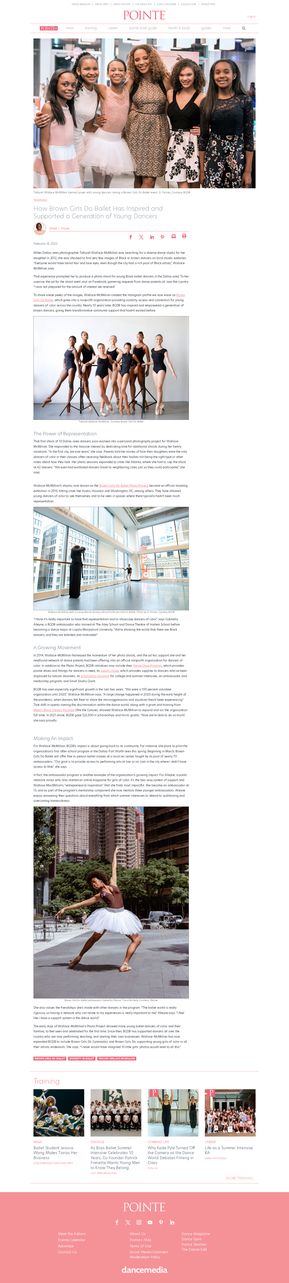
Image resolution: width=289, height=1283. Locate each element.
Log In (252, 16)
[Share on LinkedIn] (152, 236)
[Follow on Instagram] (139, 1222)
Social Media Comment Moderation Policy (149, 1255)
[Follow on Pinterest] (161, 1222)
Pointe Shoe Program (147, 666)
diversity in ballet (81, 1058)
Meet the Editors (72, 1233)
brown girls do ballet (50, 1058)
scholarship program (95, 676)
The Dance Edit (143, 4)
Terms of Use (140, 1246)
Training (90, 28)
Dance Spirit (102, 4)
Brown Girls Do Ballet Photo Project (123, 486)
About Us (137, 1233)
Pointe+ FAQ (140, 1240)
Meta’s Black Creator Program (53, 710)
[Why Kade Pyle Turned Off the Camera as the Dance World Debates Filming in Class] (173, 1135)
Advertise (66, 1246)
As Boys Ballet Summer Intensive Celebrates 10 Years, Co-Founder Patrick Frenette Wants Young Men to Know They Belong (115, 1157)
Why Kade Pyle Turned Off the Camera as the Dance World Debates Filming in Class (171, 1155)
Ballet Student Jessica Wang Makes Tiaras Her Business (55, 1152)
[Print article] (183, 236)
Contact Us (67, 1252)
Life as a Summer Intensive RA (229, 1150)
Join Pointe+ (48, 28)
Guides (206, 28)
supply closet (110, 671)
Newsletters (208, 4)
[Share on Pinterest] (162, 236)
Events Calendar (166, 4)
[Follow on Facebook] (117, 1222)
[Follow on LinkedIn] (172, 1222)
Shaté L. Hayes (59, 228)
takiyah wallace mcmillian (117, 1058)
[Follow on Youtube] (150, 1222)
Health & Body (179, 28)
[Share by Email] (173, 236)
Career (113, 28)
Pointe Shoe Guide (143, 28)
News (70, 28)
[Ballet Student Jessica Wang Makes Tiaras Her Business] (58, 1135)
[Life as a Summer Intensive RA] (230, 1135)
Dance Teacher (122, 4)
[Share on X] (141, 236)
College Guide (188, 4)
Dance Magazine (81, 4)
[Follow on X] (128, 1222)
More (227, 28)
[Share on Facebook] (130, 236)
